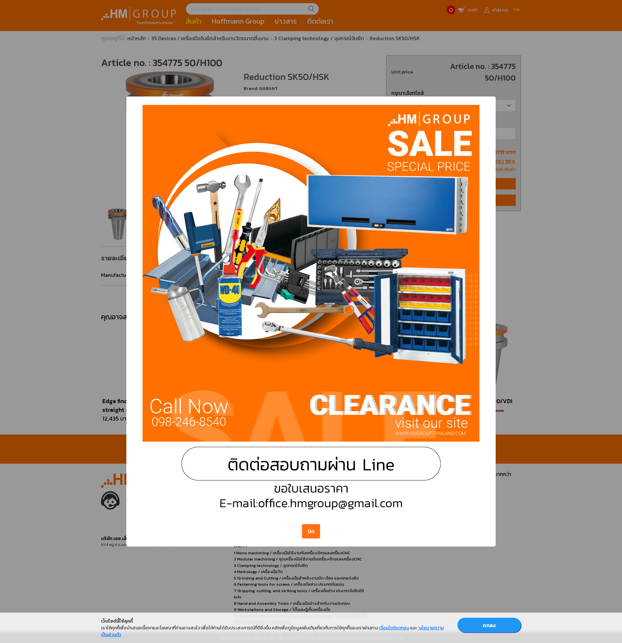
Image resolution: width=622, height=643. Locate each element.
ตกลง (489, 625)
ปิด (311, 531)
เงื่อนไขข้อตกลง (394, 628)
